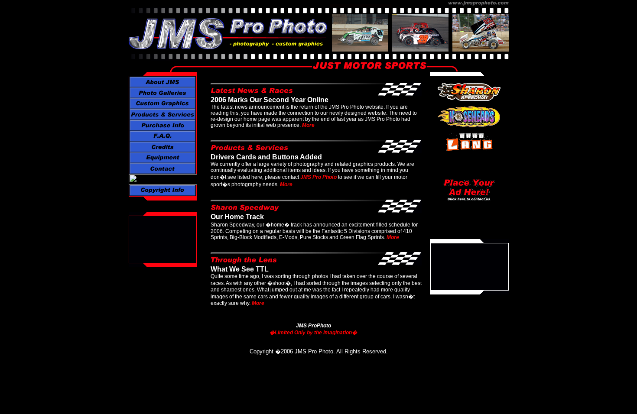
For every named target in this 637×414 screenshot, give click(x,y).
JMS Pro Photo (318, 177)
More (308, 125)
